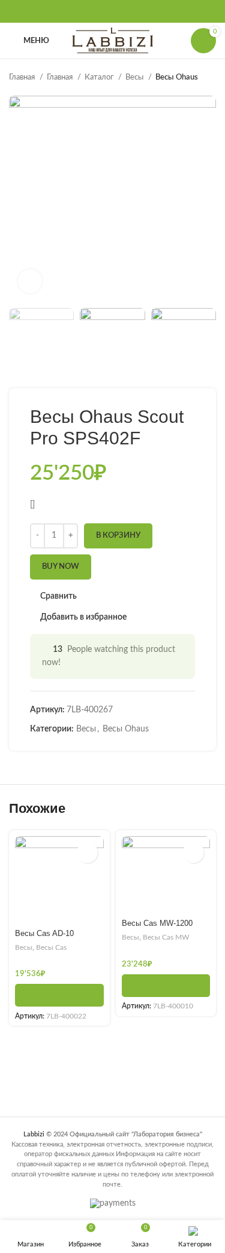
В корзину (118, 535)
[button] (59, 995)
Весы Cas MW (166, 937)
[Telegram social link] (144, 11)
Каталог (100, 77)
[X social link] (97, 11)
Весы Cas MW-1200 (157, 923)
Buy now (60, 567)
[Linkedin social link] (128, 11)
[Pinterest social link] (113, 11)
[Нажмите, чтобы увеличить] (30, 281)
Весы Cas (51, 947)
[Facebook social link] (81, 11)
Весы (135, 77)
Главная (23, 77)
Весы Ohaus (176, 77)
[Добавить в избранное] (87, 852)
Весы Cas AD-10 (44, 933)
